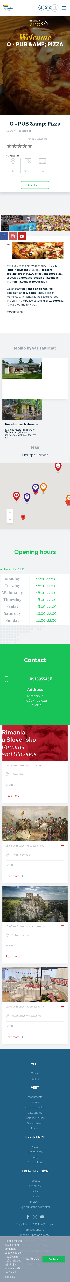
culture (35, 1102)
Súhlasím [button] (54, 1259)
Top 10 (35, 1073)
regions (35, 1078)
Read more (12, 795)
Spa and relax (35, 1123)
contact (35, 1191)
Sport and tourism (35, 1118)
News (35, 1146)
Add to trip (35, 185)
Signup (41, 8)
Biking (35, 1157)
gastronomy (35, 1112)
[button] (23, 517)
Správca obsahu (35, 1229)
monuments (35, 1097)
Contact (42, 171)
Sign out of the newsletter (35, 1206)
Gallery (28, 171)
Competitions (35, 1162)
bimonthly (35, 1185)
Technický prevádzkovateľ (35, 1235)
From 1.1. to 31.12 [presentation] (14, 569)
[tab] (12, 569)
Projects (35, 1201)
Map (13, 171)
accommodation (35, 1107)
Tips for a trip (35, 1152)
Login (48, 8)
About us (35, 1180)
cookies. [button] (10, 1276)
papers (35, 1196)
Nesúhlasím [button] (32, 1259)
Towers (35, 1128)
